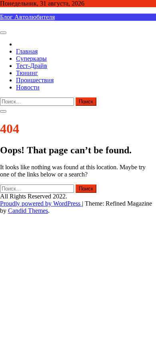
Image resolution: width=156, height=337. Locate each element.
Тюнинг (27, 72)
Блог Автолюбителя (27, 17)
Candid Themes (28, 210)
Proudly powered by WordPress (41, 203)
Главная (27, 51)
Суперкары (31, 58)
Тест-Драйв (31, 65)
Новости (28, 87)
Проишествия (35, 80)
